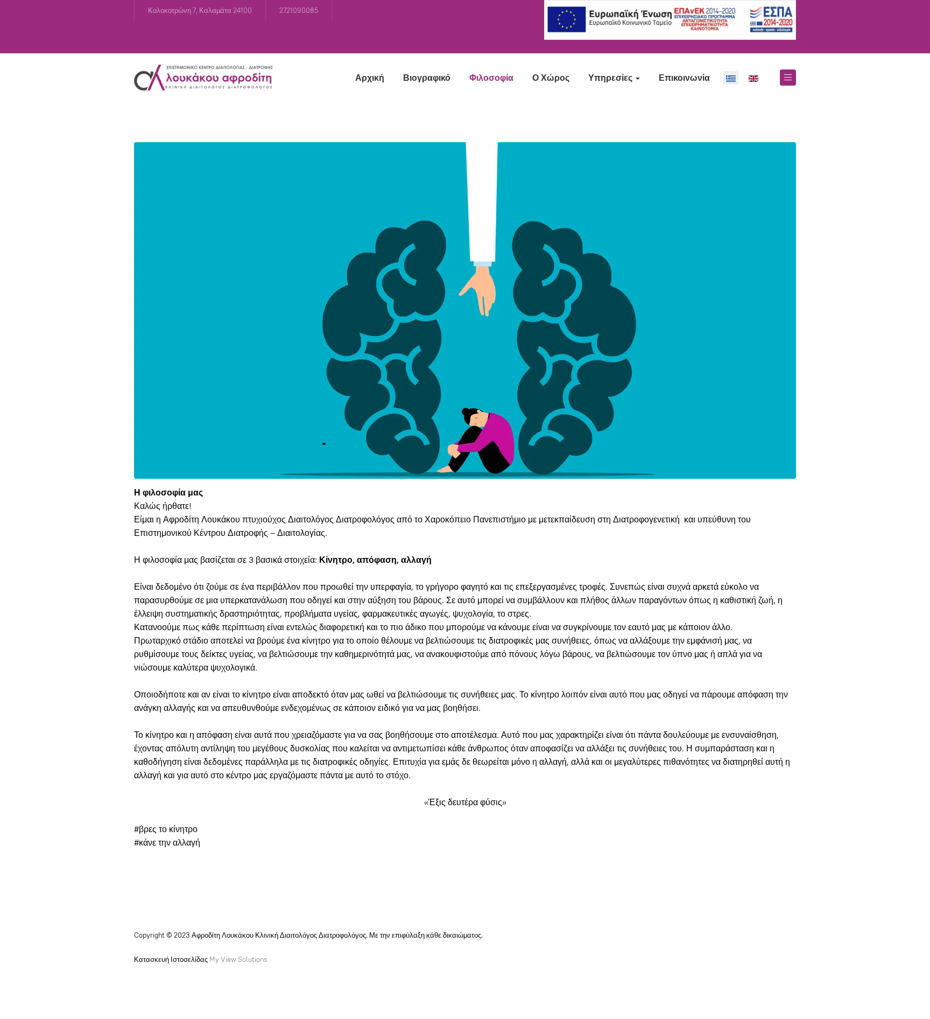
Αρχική (369, 77)
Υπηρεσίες (611, 77)
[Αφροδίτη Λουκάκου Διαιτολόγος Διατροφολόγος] (203, 77)
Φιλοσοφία (491, 77)
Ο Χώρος (550, 77)
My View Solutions (238, 959)
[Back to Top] (898, 987)
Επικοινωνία (684, 77)
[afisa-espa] (670, 19)
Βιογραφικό (426, 77)
